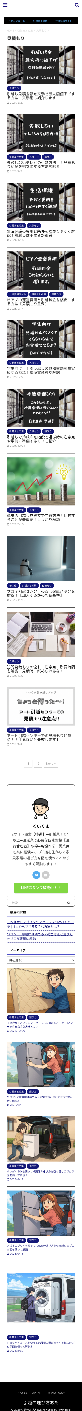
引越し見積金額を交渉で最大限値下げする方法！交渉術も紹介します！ (41, 95)
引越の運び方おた (41, 1402)
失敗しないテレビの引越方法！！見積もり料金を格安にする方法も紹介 (41, 164)
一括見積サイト (63, 20)
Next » (51, 763)
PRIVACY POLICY (56, 1392)
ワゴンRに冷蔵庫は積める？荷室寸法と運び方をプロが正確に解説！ (40, 936)
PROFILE (22, 1392)
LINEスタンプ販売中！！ (41, 887)
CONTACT (37, 1392)
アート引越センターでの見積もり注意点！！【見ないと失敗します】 (39, 737)
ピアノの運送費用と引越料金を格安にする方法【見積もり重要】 (41, 301)
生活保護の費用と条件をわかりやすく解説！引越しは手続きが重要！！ (41, 233)
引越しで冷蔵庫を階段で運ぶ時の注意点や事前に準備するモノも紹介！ (41, 439)
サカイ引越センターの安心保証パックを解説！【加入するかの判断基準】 (41, 593)
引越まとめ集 (40, 20)
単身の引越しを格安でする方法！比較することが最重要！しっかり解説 (41, 517)
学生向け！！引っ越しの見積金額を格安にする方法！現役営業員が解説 (41, 370)
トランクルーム (16, 20)
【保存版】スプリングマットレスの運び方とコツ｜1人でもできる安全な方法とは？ (40, 924)
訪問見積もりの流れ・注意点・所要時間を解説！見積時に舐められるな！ (41, 669)
